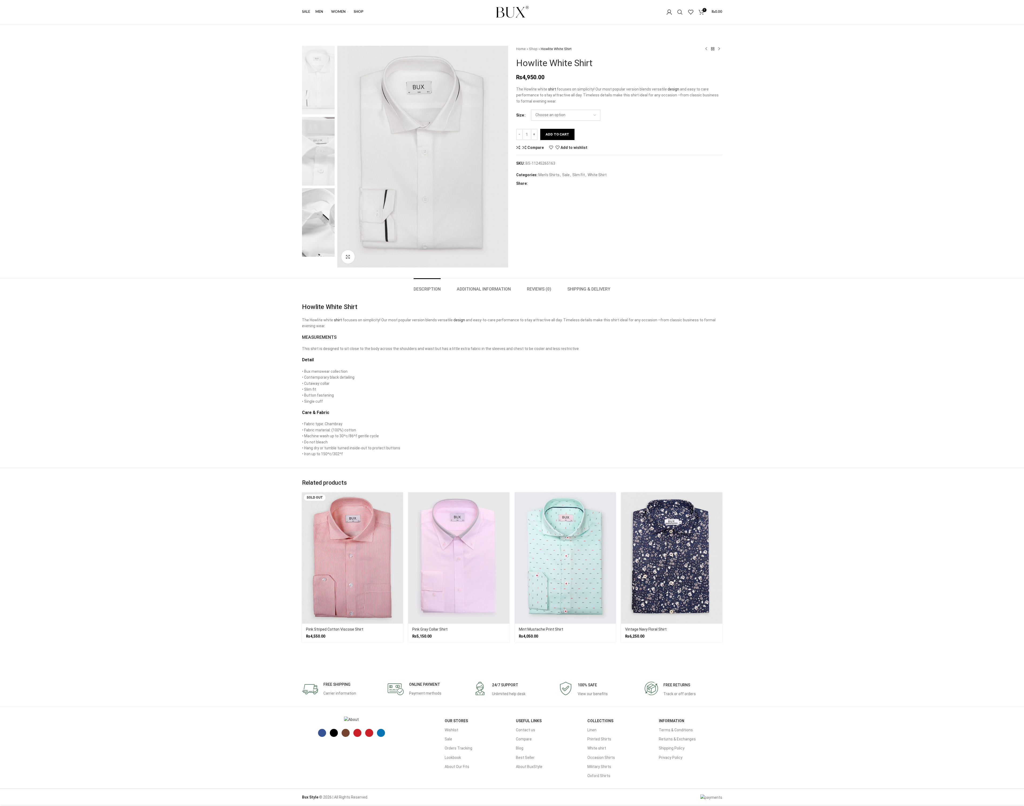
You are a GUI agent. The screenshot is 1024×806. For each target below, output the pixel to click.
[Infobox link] (329, 689)
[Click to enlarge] (348, 256)
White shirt (596, 748)
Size (520, 115)
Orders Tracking (458, 748)
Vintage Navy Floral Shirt (646, 629)
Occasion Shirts (601, 757)
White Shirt (597, 175)
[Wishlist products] (690, 12)
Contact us (525, 730)
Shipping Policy (672, 748)
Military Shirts (599, 766)
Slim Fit (578, 175)
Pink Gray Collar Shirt (430, 629)
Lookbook (453, 757)
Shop (533, 49)
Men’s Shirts (549, 175)
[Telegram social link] (567, 183)
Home (521, 49)
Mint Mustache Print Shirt (541, 629)
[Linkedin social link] (559, 183)
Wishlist (451, 730)
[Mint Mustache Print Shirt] (565, 558)
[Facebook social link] (533, 183)
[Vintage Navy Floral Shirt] (671, 558)
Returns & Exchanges (677, 739)
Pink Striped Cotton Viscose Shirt (334, 629)
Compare (524, 739)
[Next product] (719, 49)
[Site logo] (512, 12)
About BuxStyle (529, 766)
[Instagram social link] (346, 733)
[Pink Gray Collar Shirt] (458, 558)
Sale (566, 175)
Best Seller (525, 757)
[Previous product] (706, 49)
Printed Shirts (599, 739)
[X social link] (542, 183)
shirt (552, 89)
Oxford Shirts (598, 776)
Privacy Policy (670, 757)
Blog (519, 748)
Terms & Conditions (676, 730)
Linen (591, 730)
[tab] (427, 286)
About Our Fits (457, 766)
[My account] (669, 12)
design (673, 89)
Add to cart (557, 134)
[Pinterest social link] (550, 183)
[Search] (680, 12)
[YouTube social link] (357, 733)
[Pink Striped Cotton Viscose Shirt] (352, 558)
